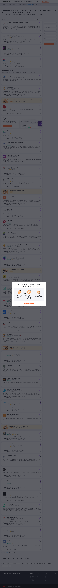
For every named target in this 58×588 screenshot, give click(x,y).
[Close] (45, 283)
